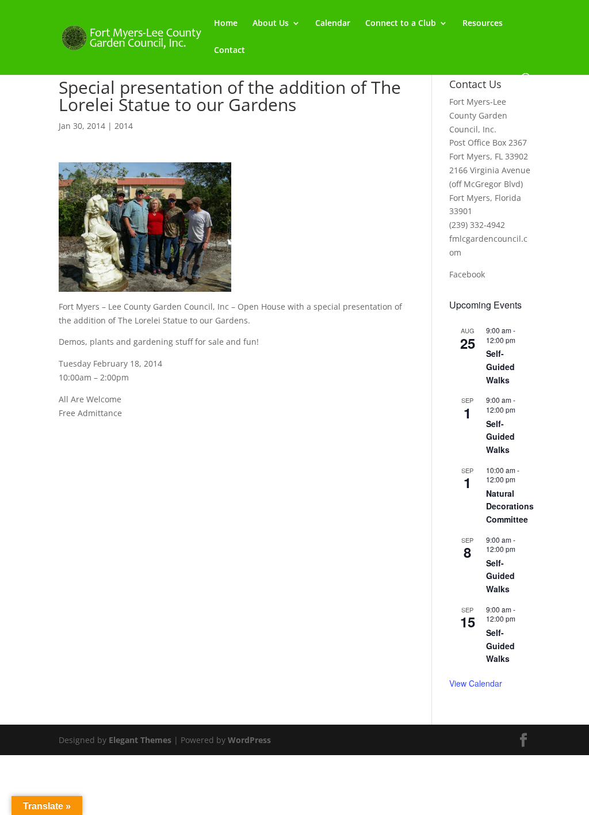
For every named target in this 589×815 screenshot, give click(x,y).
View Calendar (475, 683)
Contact (229, 50)
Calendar (332, 23)
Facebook (467, 274)
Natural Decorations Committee (510, 506)
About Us (271, 23)
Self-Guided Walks (500, 366)
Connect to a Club (400, 23)
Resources (482, 23)
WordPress (249, 739)
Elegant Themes (140, 739)
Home (226, 23)
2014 (123, 125)
